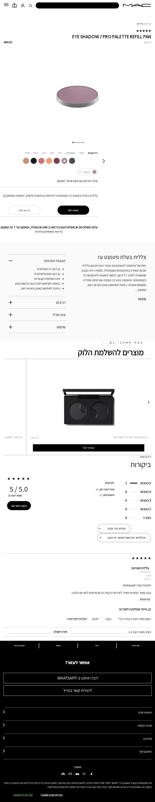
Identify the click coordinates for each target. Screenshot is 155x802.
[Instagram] (70, 774)
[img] (88, 400)
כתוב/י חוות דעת (19, 505)
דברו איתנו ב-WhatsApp (77, 678)
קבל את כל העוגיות (23, 795)
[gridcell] (72, 161)
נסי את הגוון (24, 210)
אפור (81, 152)
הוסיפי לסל (73, 210)
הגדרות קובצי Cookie (51, 795)
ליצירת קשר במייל (77, 690)
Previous (7, 402)
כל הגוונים (93, 152)
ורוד (60, 152)
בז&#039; (70, 152)
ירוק (44, 152)
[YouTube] (77, 774)
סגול (27, 152)
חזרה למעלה (60, 631)
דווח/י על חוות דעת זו (77, 618)
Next (148, 402)
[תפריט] (6, 4)
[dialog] (112, 437)
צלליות (140, 23)
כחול (36, 152)
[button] (6, 4)
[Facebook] (91, 774)
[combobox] (49, 172)
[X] (84, 774)
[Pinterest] (63, 774)
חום (52, 152)
